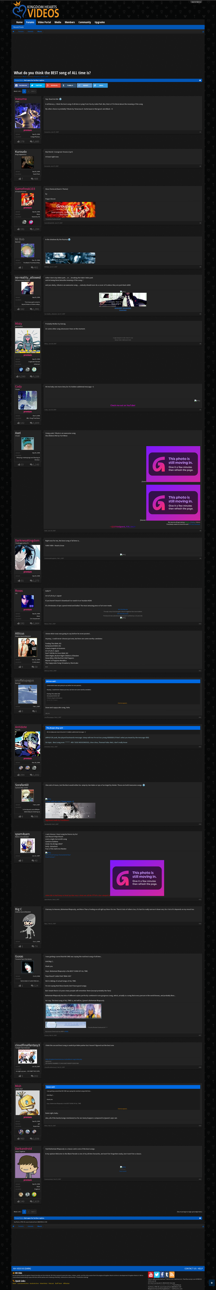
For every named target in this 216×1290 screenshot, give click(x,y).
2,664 (36, 623)
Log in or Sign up (196, 2)
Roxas (46, 624)
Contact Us (190, 1268)
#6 (200, 344)
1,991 (36, 309)
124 (36, 985)
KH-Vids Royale (123, 609)
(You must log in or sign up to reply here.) (189, 1212)
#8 (200, 531)
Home (19, 22)
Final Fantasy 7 (50, 857)
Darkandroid (48, 1179)
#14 (200, 824)
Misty (46, 344)
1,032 (36, 774)
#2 (200, 166)
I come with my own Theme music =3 (59, 801)
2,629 (36, 1201)
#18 (200, 1067)
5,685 (36, 141)
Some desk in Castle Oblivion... (30, 981)
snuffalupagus (49, 717)
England (37, 1189)
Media (58, 22)
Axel (18, 433)
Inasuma (37, 76)
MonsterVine (127, 308)
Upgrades (100, 22)
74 (36, 946)
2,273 (36, 580)
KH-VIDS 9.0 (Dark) (22, 1268)
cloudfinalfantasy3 (27, 1045)
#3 (200, 223)
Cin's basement (35, 619)
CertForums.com (177, 1289)
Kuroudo (21, 152)
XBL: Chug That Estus (33, 418)
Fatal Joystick (122, 1171)
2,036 (36, 1138)
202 (36, 1076)
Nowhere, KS (36, 217)
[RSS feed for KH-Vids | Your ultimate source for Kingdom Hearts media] (172, 1274)
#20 (200, 1179)
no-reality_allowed (28, 277)
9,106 (36, 376)
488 (36, 178)
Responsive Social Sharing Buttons (159, 1289)
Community (84, 22)
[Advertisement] (108, 52)
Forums (30, 22)
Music (25, 76)
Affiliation (66, 1283)
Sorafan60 (22, 785)
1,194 (36, 229)
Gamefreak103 (49, 223)
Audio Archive (34, 1283)
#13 (200, 747)
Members (70, 22)
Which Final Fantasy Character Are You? (58, 855)
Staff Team (58, 1283)
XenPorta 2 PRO (19, 1222)
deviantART (118, 308)
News (14, 1283)
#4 (200, 267)
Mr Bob (46, 267)
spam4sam (22, 834)
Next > (33, 91)
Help (200, 1268)
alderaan (37, 364)
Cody (46, 410)
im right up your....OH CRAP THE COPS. (28, 1071)
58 (36, 666)
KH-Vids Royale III (122, 614)
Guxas (19, 956)
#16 (200, 923)
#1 (200, 132)
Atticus (19, 633)
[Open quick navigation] (203, 31)
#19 (200, 1126)
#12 (200, 717)
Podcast (51, 1283)
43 (36, 860)
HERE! (66, 1031)
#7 (200, 410)
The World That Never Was (31, 263)
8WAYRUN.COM (42, 1222)
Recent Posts (19, 27)
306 (36, 816)
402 (36, 267)
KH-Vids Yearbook (194, 524)
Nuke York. (36, 1126)
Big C (18, 909)
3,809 (36, 423)
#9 (200, 558)
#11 (200, 671)
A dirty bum (36, 662)
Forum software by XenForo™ (165, 1279)
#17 (200, 1035)
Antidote (47, 747)
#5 (200, 314)
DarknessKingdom (50, 558)
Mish (46, 1126)
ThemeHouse (176, 1285)
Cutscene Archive (22, 1283)
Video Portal (44, 22)
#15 (200, 899)
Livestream (122, 310)
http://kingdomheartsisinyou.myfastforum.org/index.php (63, 1059)
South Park (36, 174)
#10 (200, 624)
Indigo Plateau (35, 137)
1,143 (36, 464)
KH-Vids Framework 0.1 (161, 1283)
